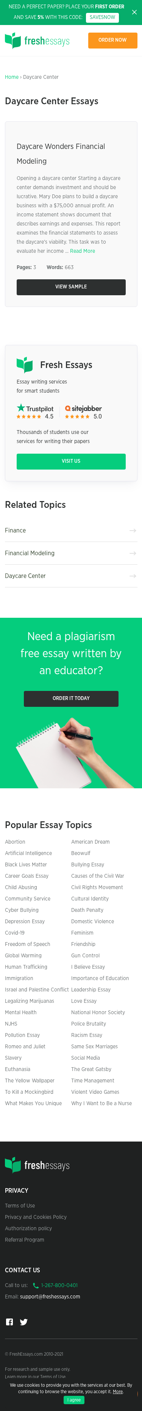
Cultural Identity (90, 899)
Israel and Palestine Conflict (37, 990)
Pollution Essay (22, 1035)
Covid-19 (15, 933)
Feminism (82, 933)
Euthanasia (17, 1069)
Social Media (85, 1058)
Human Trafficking (26, 967)
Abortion (15, 842)
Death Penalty (87, 910)
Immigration (19, 978)
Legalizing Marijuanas (29, 1001)
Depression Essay (25, 921)
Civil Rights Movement (97, 887)
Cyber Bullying (22, 910)
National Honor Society (98, 1012)
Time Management (92, 1081)
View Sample (71, 287)
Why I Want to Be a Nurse (101, 1103)
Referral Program (24, 1240)
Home (12, 77)
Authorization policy (28, 1228)
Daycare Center (25, 576)
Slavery (13, 1058)
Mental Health (21, 1012)
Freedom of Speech (27, 944)
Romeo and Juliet (25, 1046)
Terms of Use (20, 1206)
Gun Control (85, 955)
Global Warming (23, 955)
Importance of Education (100, 978)
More (118, 1391)
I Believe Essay (88, 967)
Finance (15, 531)
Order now (112, 40)
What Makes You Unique (33, 1103)
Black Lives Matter (26, 865)
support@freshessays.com (50, 1297)
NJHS (11, 1024)
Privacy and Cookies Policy (36, 1217)
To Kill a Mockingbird (29, 1092)
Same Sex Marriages (94, 1046)
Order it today (71, 698)
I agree (74, 1400)
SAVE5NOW (102, 17)
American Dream (90, 842)
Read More (82, 251)
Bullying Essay (87, 865)
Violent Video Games (95, 1092)
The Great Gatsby (91, 1069)
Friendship (83, 944)
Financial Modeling (30, 553)
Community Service (27, 899)
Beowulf (80, 853)
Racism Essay (86, 1035)
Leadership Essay (91, 990)
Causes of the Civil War (97, 876)
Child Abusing (21, 887)
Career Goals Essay (26, 876)
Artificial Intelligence (28, 853)
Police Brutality (88, 1024)
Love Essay (84, 1001)
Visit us (71, 461)
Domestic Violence (92, 921)
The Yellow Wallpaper (30, 1081)
